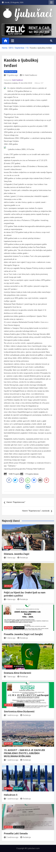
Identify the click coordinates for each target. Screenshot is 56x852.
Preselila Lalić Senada (16, 833)
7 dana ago (10, 677)
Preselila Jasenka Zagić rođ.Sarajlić (23, 634)
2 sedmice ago (12, 837)
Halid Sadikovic (17, 80)
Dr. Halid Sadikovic (29, 75)
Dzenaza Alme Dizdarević (17, 673)
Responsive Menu (51, 2)
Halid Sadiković (11, 72)
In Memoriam (19, 547)
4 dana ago (10, 599)
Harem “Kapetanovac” (16, 502)
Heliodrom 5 (10, 794)
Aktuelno (8, 547)
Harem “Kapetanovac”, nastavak (35, 511)
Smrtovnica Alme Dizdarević (19, 711)
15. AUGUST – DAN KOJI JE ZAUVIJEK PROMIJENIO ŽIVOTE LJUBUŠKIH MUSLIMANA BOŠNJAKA (24, 753)
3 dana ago (10, 558)
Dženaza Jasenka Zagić (16, 554)
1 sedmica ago (12, 715)
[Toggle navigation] (12, 41)
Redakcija (24, 558)
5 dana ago (10, 638)
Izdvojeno (18, 744)
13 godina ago (12, 75)
